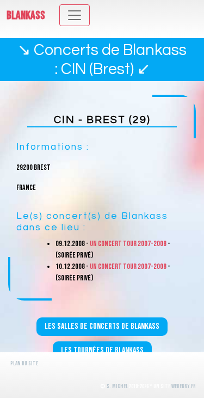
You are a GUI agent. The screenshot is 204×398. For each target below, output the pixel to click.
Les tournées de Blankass (102, 350)
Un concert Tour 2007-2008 (128, 243)
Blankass (26, 15)
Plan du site (24, 363)
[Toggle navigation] (74, 15)
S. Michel (117, 386)
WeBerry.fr (183, 386)
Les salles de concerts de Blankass (102, 326)
